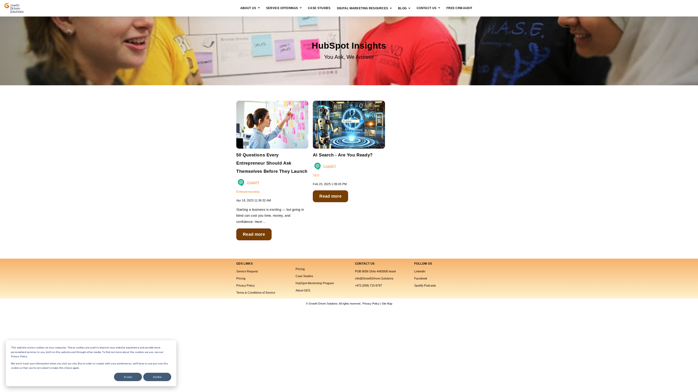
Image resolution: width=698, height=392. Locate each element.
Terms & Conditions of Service (255, 292)
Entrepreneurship (248, 191)
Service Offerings (282, 8)
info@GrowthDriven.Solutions (374, 278)
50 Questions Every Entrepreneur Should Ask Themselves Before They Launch (271, 163)
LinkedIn (419, 271)
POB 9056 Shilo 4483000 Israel (375, 271)
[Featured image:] (349, 145)
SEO (316, 175)
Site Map (387, 303)
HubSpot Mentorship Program (315, 283)
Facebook (420, 278)
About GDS (303, 290)
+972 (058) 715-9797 (368, 285)
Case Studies (319, 8)
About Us (248, 8)
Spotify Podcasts (425, 285)
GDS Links (244, 263)
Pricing (240, 278)
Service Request (247, 271)
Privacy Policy (245, 285)
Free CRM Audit (459, 8)
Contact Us (426, 8)
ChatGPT (253, 182)
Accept (128, 376)
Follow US (423, 263)
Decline (157, 376)
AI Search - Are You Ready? (343, 154)
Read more (254, 234)
